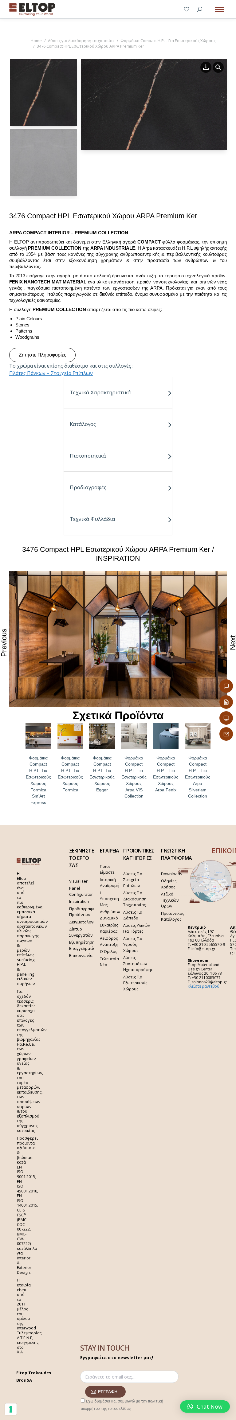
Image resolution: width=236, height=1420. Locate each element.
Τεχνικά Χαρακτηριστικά (100, 392)
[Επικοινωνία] (226, 686)
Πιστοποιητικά (88, 455)
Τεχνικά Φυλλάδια (92, 518)
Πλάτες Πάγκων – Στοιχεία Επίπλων (51, 373)
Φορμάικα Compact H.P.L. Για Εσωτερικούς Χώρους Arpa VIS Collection (134, 777)
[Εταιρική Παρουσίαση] (226, 718)
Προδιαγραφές (88, 487)
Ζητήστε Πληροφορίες (42, 354)
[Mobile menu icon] (219, 9)
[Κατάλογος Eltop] (226, 702)
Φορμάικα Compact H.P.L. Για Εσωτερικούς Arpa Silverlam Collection (197, 777)
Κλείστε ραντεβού (203, 986)
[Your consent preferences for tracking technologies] (11, 1409)
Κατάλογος (83, 423)
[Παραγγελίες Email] (226, 734)
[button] (205, 1406)
